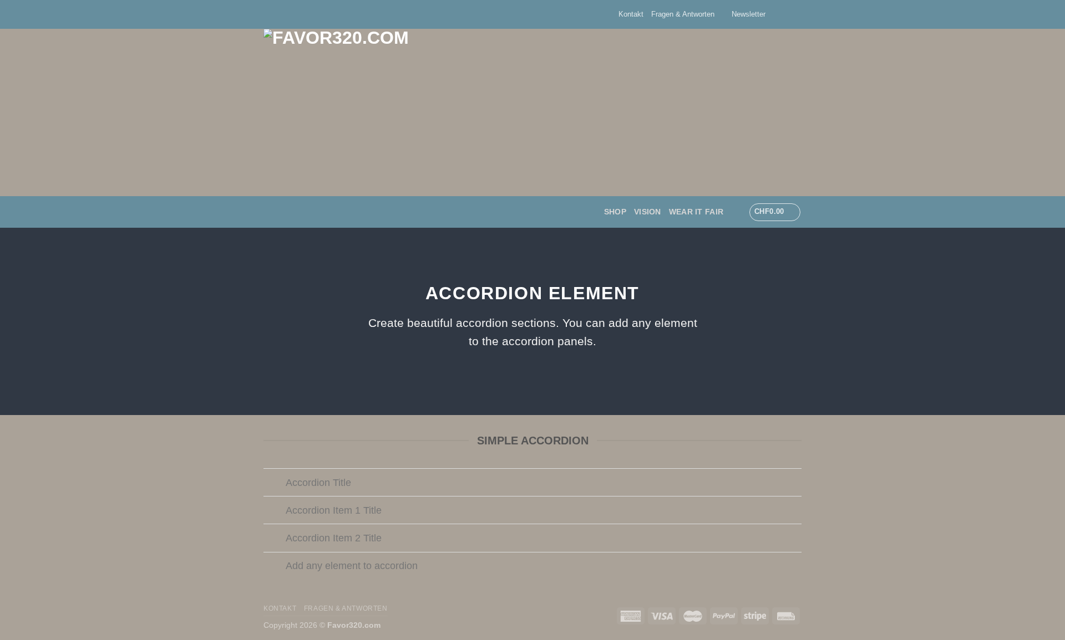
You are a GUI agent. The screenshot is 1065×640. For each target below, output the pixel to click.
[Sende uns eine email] (796, 14)
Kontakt (630, 14)
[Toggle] (274, 483)
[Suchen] (736, 212)
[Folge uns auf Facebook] (775, 14)
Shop (615, 211)
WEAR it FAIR (696, 211)
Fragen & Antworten (682, 14)
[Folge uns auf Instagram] (785, 14)
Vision (647, 211)
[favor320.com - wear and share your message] (457, 112)
